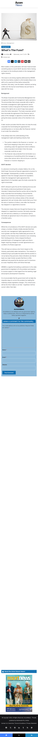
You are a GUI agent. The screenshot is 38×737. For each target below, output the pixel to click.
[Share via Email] (25, 61)
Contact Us (4, 723)
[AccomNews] (19, 3)
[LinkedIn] (15, 61)
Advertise (11, 723)
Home (4, 43)
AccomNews (7, 54)
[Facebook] (9, 61)
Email (4, 357)
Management (10, 43)
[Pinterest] (22, 61)
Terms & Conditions (20, 723)
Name (4, 350)
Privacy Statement (32, 723)
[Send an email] (10, 54)
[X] (12, 61)
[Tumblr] (19, 61)
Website (4, 364)
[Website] (19, 318)
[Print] (29, 61)
